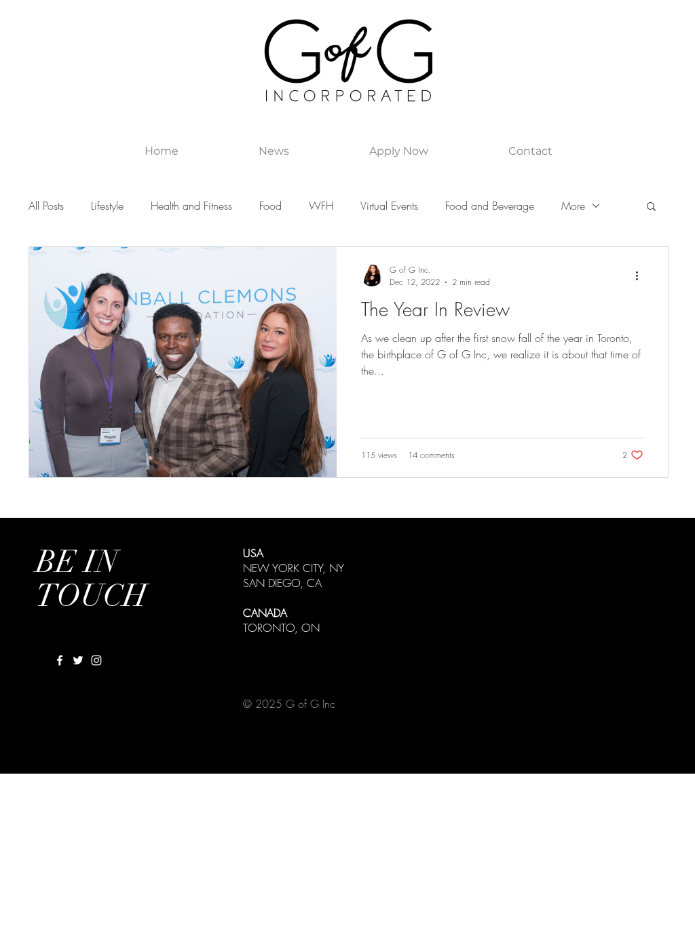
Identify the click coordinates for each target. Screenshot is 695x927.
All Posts (46, 205)
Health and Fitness (191, 205)
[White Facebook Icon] (60, 660)
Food (270, 205)
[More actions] (641, 275)
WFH (321, 205)
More (573, 205)
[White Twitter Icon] (78, 660)
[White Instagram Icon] (96, 660)
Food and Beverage (489, 205)
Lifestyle (107, 205)
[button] (651, 207)
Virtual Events (389, 205)
